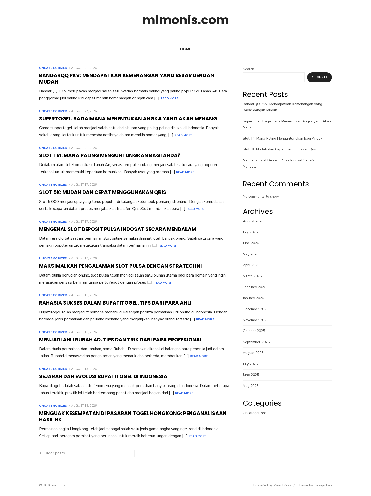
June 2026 (251, 243)
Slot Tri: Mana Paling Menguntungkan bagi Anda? (109, 155)
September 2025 (256, 342)
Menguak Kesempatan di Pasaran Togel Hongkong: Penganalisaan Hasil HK (133, 416)
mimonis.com (185, 20)
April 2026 (251, 265)
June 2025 (251, 374)
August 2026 (253, 221)
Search (248, 69)
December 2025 (255, 309)
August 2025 (253, 352)
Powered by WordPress (272, 485)
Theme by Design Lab (314, 485)
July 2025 (250, 364)
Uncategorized (53, 68)
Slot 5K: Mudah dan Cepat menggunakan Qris (102, 192)
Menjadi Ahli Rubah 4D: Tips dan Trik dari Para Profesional (120, 339)
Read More (169, 98)
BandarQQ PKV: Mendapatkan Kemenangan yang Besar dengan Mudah (126, 78)
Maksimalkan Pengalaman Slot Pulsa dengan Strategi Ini (120, 265)
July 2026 (250, 232)
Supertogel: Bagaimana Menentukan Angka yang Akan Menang (128, 118)
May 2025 (250, 385)
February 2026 (254, 287)
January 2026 (253, 298)
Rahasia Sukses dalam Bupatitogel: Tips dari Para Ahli (115, 302)
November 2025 (255, 320)
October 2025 (254, 330)
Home (185, 49)
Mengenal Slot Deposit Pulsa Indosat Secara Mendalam (117, 229)
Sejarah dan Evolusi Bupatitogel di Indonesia (103, 376)
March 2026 (252, 276)
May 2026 (250, 254)
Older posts (54, 453)
